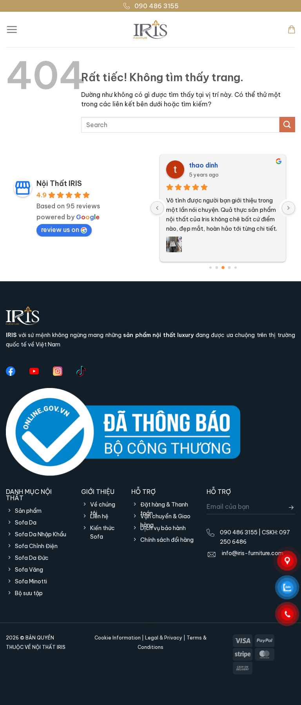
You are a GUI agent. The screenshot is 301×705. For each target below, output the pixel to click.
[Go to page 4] (235, 267)
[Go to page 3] (229, 267)
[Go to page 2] (223, 267)
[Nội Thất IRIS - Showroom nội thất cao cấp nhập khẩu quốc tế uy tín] (150, 29)
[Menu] (12, 29)
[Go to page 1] (216, 267)
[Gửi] (287, 124)
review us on (60, 229)
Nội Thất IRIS (59, 183)
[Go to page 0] (210, 267)
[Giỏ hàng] (291, 29)
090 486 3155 (156, 6)
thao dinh (203, 165)
